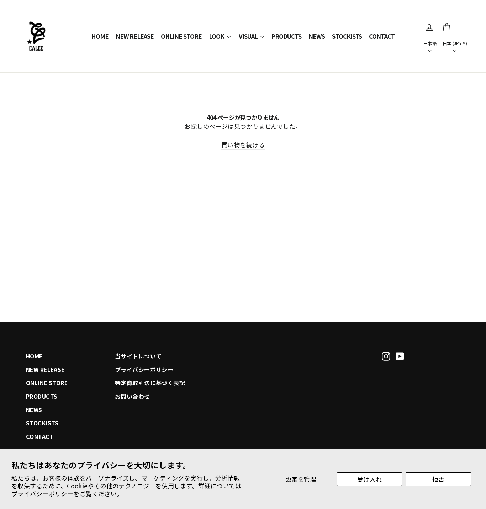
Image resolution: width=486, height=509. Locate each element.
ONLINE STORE (181, 36)
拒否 (438, 478)
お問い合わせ (132, 396)
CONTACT (382, 36)
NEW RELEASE (135, 36)
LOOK (217, 36)
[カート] (446, 27)
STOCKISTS (347, 36)
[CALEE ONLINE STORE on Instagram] (386, 355)
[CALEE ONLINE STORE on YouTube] (400, 355)
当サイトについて (138, 356)
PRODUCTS (286, 36)
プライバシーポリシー (144, 370)
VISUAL (249, 36)
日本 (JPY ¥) (455, 43)
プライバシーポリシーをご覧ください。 (67, 493)
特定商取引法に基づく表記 (150, 383)
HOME (100, 36)
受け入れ (369, 478)
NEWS (316, 36)
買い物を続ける (243, 144)
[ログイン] (429, 27)
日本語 (430, 43)
